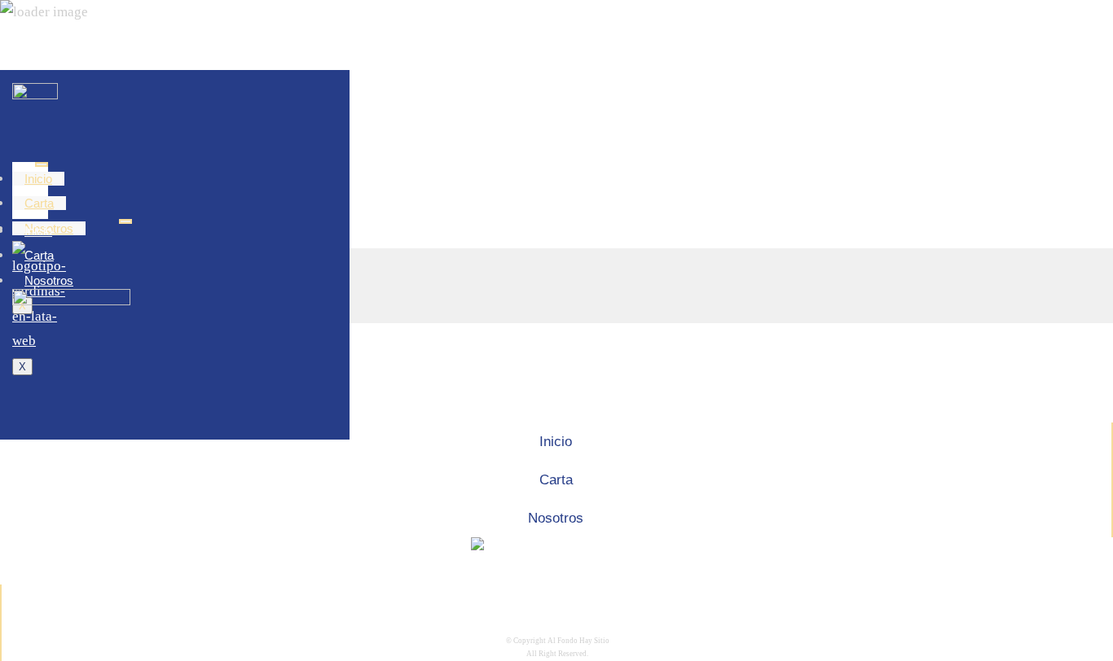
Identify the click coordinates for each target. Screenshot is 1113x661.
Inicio (38, 179)
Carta (39, 203)
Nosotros (48, 280)
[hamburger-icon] (41, 164)
